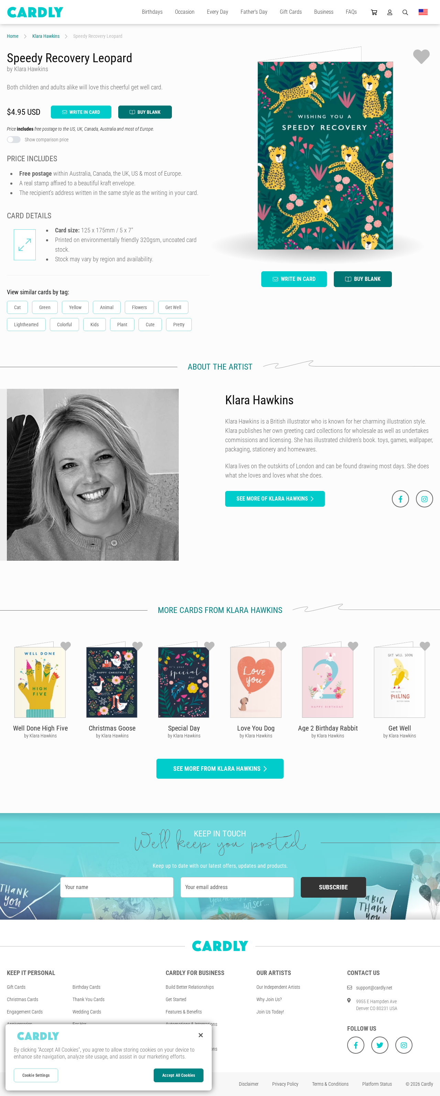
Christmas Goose (112, 728)
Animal (106, 307)
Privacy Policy (285, 1084)
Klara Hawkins (45, 36)
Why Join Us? (269, 999)
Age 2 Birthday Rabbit (328, 728)
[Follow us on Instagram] (403, 1045)
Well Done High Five (40, 728)
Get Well (173, 307)
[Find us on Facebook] (355, 1045)
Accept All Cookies (178, 1075)
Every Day (217, 12)
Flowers (139, 307)
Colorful (64, 324)
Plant (122, 324)
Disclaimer (248, 1084)
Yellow (75, 307)
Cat (17, 307)
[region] (109, 1057)
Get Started (176, 999)
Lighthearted (26, 324)
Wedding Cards (87, 1012)
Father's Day (254, 12)
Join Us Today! (270, 1012)
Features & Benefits (184, 1012)
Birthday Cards (86, 987)
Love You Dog (256, 728)
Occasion (185, 12)
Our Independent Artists (278, 987)
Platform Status (377, 1084)
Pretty (179, 324)
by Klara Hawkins (40, 735)
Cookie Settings (36, 1075)
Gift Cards (291, 12)
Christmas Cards (22, 999)
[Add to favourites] (421, 56)
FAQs (351, 12)
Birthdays (152, 12)
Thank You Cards (88, 999)
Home (13, 36)
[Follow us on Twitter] (379, 1045)
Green (45, 307)
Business (323, 12)
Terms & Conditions (330, 1084)
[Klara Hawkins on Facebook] (400, 498)
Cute (150, 324)
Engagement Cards (25, 1012)
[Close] (200, 1035)
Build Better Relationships (190, 987)
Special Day (184, 728)
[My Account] (389, 12)
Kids (94, 324)
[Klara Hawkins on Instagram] (424, 498)
